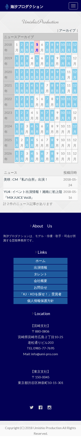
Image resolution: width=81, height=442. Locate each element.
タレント (40, 274)
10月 (63, 47)
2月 (21, 47)
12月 (75, 47)
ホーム (40, 261)
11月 (69, 47)
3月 (26, 47)
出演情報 (40, 267)
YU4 (7, 192)
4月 (32, 47)
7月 (47, 47)
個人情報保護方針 (40, 301)
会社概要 (40, 281)
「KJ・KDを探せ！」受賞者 (40, 294)
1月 (16, 61)
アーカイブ (67, 30)
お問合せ (40, 287)
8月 (52, 47)
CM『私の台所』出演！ (30, 179)
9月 (57, 47)
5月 (37, 61)
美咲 (7, 179)
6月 (42, 74)
